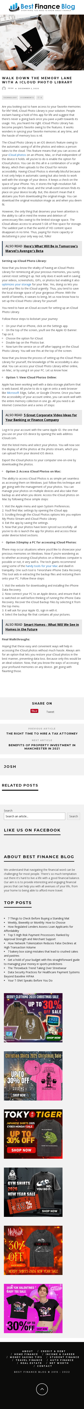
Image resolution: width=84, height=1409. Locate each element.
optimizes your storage (17, 284)
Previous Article (42, 728)
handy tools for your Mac (42, 566)
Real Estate (31, 1363)
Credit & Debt (53, 1351)
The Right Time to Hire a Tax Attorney (42, 733)
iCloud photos (17, 155)
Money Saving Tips (26, 1357)
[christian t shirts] (33, 1099)
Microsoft (13, 393)
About (27, 1351)
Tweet (50, 712)
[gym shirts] (33, 1216)
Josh (11, 88)
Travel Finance (29, 1360)
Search (8, 810)
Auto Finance (62, 1360)
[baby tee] (33, 1332)
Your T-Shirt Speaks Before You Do (30, 980)
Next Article (42, 740)
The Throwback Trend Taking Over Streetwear (37, 968)
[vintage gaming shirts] (33, 1274)
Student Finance (65, 1357)
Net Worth (59, 1363)
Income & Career (60, 1354)
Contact (44, 1366)
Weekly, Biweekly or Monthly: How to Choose (36, 922)
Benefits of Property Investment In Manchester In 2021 (42, 746)
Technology (10, 97)
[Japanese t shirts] (33, 1157)
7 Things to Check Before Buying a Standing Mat (38, 918)
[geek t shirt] (33, 1041)
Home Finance (26, 1354)
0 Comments (27, 97)
